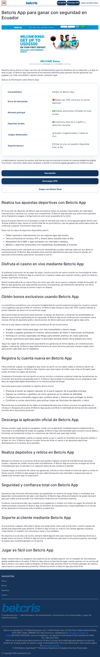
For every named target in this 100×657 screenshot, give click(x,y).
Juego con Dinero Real (89, 3)
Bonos (4, 586)
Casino (4, 595)
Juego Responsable (51, 645)
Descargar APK (73, 3)
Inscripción (62, 3)
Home (4, 581)
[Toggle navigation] (4, 3)
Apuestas (5, 590)
